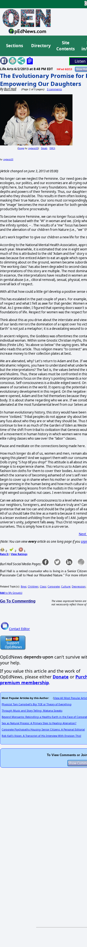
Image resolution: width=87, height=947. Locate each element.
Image (21, 148)
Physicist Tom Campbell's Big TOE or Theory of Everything (37, 704)
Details (44, 148)
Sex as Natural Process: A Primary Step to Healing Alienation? (39, 723)
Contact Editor (19, 629)
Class (43, 586)
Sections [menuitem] (14, 45)
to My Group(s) (11, 592)
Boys (23, 586)
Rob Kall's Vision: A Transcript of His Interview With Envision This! (41, 735)
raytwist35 (33, 148)
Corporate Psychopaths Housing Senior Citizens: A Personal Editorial (43, 729)
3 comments (54, 89)
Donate (61, 677)
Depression (79, 586)
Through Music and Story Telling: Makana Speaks (32, 710)
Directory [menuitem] (40, 45)
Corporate (54, 586)
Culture (65, 586)
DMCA (52, 148)
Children (33, 586)
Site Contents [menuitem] (65, 46)
